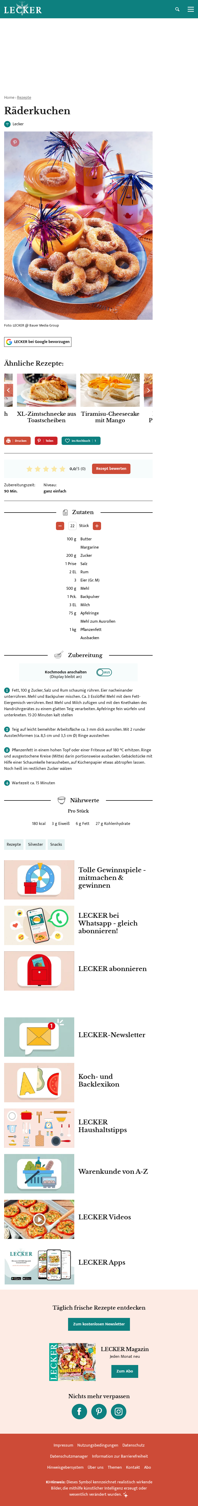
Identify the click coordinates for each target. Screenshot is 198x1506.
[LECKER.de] (23, 9)
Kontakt (133, 1467)
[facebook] (79, 1411)
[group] (78, 403)
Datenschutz (133, 1445)
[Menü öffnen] (191, 9)
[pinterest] (99, 1411)
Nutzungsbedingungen (97, 1445)
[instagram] (118, 1411)
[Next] (148, 390)
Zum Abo (125, 1371)
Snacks (56, 844)
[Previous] (8, 390)
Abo (147, 1467)
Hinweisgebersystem (65, 1467)
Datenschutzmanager (69, 1456)
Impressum (63, 1445)
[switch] (104, 672)
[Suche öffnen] (177, 9)
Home (9, 97)
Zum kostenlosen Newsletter (99, 1324)
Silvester (35, 844)
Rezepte (24, 97)
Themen (115, 1467)
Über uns (96, 1467)
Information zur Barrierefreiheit (120, 1456)
